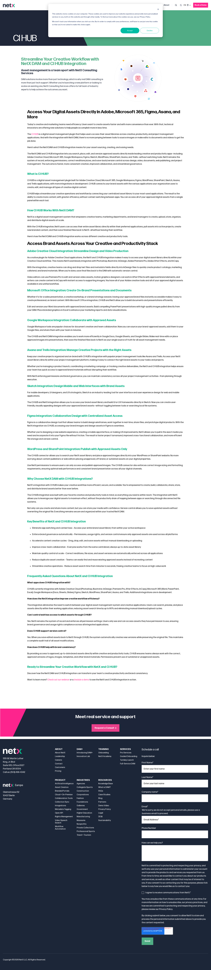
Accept (130, 30)
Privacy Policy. (166, 909)
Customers (60, 767)
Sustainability (104, 820)
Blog (100, 798)
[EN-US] (185, 5)
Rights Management (64, 816)
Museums (81, 820)
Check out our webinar (58, 679)
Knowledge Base (105, 783)
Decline (150, 30)
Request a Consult (104, 728)
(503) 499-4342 (17, 772)
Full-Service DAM (127, 764)
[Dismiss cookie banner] (158, 9)
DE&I (100, 816)
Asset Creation (62, 787)
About (166, 5)
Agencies (81, 783)
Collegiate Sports (85, 787)
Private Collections (85, 828)
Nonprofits (81, 824)
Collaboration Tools (64, 798)
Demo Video (103, 805)
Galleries (81, 805)
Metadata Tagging (63, 809)
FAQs (100, 791)
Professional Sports (86, 831)
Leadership (60, 756)
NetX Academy (104, 756)
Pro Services (125, 753)
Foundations (82, 802)
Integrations (60, 805)
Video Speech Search (61, 821)
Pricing (58, 771)
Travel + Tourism (84, 835)
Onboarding (103, 753)
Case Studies (104, 794)
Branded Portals (62, 791)
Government (82, 809)
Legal (100, 813)
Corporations (83, 794)
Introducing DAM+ (85, 753)
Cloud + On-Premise (64, 794)
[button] (176, 5)
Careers (58, 760)
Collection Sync (62, 802)
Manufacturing (83, 816)
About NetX (60, 753)
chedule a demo (81, 679)
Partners (102, 802)
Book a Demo (201, 5)
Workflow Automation (60, 827)
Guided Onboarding (128, 756)
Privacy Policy (104, 809)
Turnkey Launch (127, 760)
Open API (59, 813)
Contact (59, 764)
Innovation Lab (83, 756)
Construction (83, 791)
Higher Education (84, 813)
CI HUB (34, 134)
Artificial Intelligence (64, 783)
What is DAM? (104, 787)
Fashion (80, 798)
